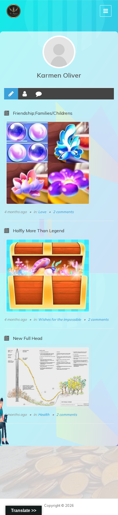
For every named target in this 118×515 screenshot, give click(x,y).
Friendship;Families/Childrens (42, 113)
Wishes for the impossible (59, 319)
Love (42, 212)
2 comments (63, 212)
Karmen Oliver (59, 75)
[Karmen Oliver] (59, 52)
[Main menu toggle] (105, 11)
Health (43, 414)
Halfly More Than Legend (38, 230)
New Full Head (27, 338)
